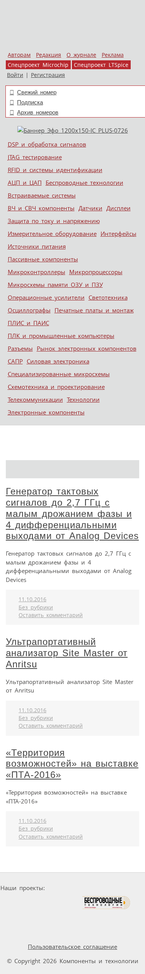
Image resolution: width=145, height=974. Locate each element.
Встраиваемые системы (42, 195)
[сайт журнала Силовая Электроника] (72, 888)
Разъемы (20, 348)
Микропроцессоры (96, 272)
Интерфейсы (118, 233)
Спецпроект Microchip (38, 64)
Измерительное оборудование (52, 233)
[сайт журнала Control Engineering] (52, 917)
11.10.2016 (32, 599)
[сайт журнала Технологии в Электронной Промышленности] (122, 888)
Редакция (48, 54)
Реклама (113, 54)
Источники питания (37, 246)
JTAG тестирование (35, 157)
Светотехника (108, 297)
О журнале (81, 54)
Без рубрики (36, 607)
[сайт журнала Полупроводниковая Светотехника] (45, 902)
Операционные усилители (46, 297)
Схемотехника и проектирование (56, 387)
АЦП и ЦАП (25, 182)
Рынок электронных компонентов (86, 348)
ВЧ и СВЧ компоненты (41, 208)
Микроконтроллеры (36, 272)
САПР (15, 361)
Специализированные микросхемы (59, 374)
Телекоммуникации (35, 399)
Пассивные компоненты (43, 259)
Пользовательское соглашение (72, 946)
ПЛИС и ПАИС (28, 323)
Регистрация (48, 75)
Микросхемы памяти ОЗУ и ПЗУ (55, 284)
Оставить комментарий (51, 615)
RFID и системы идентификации (55, 170)
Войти (15, 75)
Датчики (90, 208)
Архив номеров (37, 112)
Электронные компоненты (46, 412)
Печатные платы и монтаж (94, 310)
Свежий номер (36, 92)
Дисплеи (118, 208)
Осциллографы (29, 310)
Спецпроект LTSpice (101, 64)
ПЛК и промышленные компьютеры (61, 335)
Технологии (83, 399)
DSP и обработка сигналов (47, 144)
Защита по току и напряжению (54, 221)
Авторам (19, 54)
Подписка (30, 102)
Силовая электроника (58, 361)
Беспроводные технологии (84, 182)
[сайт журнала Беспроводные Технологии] (106, 902)
